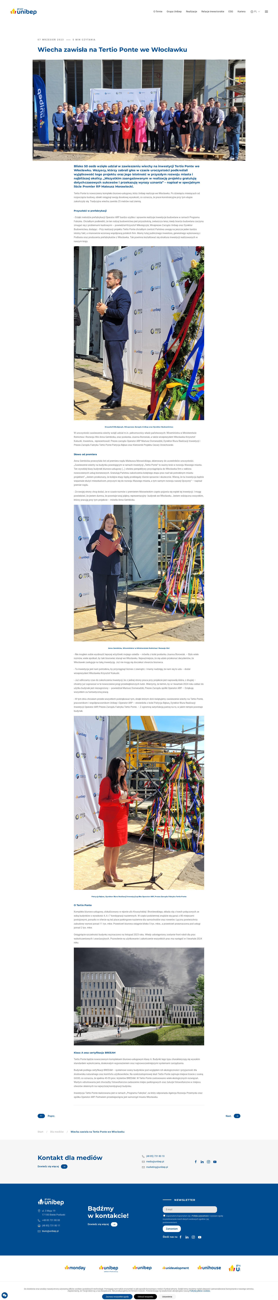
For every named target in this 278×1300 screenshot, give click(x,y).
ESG (230, 11)
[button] (255, 11)
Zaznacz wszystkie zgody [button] (117, 1297)
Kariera (242, 11)
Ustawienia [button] (167, 1297)
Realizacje (191, 11)
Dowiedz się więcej (48, 1166)
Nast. (229, 1116)
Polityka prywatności (200, 1216)
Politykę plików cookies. (200, 1291)
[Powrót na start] (23, 11)
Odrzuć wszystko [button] (145, 1297)
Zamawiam (172, 1228)
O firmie (157, 11)
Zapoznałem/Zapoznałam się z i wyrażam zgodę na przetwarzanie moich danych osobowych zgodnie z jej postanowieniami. (193, 1219)
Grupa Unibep (174, 11)
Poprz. (51, 1116)
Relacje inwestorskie (212, 11)
